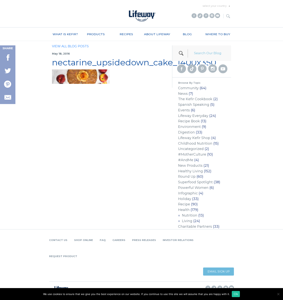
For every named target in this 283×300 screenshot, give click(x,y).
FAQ (103, 240)
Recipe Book (189, 121)
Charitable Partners (195, 226)
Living (187, 221)
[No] (278, 294)
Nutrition (189, 215)
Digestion (186, 132)
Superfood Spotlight (195, 182)
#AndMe (185, 160)
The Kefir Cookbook (195, 99)
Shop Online (83, 240)
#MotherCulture (192, 154)
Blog (187, 34)
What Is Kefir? (65, 34)
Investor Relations (178, 240)
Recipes (126, 34)
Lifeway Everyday (193, 116)
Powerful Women (193, 188)
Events (184, 110)
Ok (236, 294)
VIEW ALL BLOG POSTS (70, 46)
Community (188, 88)
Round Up (187, 176)
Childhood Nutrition (195, 143)
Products (96, 34)
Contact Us (58, 240)
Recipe (184, 204)
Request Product (63, 256)
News (183, 94)
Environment (189, 127)
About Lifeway (157, 34)
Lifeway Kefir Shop (194, 138)
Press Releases (144, 240)
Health (184, 210)
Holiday (184, 199)
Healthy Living (190, 171)
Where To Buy (217, 34)
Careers (118, 240)
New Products (190, 165)
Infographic (188, 193)
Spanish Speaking (193, 104)
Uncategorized (191, 149)
